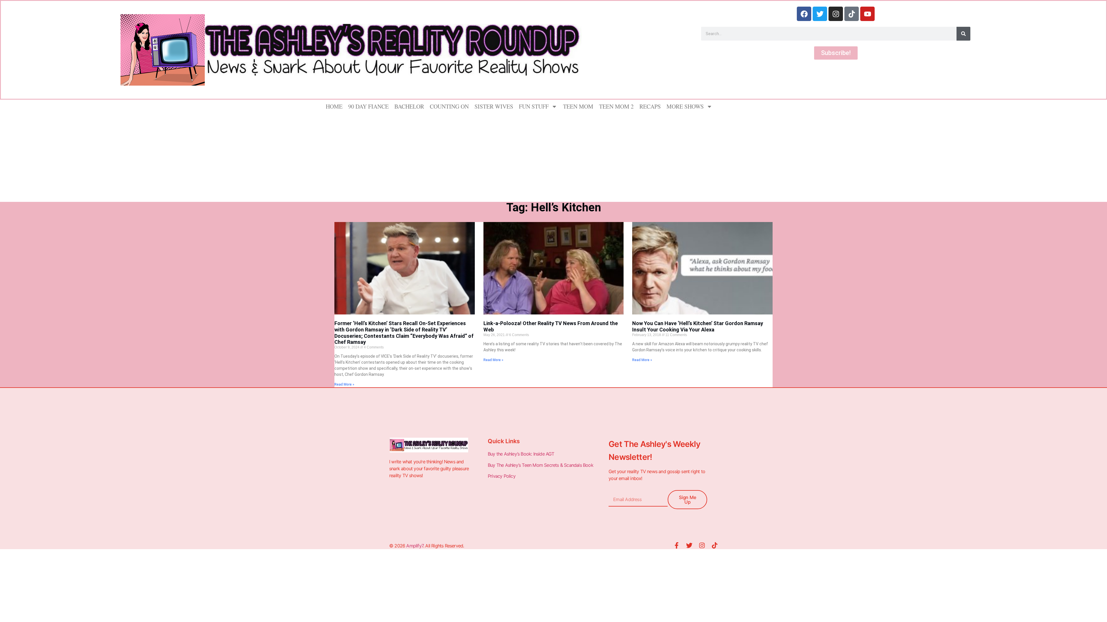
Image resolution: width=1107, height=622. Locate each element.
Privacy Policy (502, 476)
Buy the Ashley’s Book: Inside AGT (521, 454)
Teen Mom (578, 106)
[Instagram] (836, 14)
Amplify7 (414, 546)
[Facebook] (804, 14)
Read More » (344, 384)
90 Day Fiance (368, 106)
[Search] (963, 34)
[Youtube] (867, 14)
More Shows (685, 106)
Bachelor (409, 106)
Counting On (449, 106)
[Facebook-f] (676, 545)
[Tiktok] (851, 14)
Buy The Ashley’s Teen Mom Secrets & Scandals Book (540, 465)
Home (334, 106)
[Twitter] (820, 14)
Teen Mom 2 (616, 106)
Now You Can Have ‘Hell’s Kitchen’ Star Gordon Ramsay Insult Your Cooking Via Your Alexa (697, 326)
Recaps (650, 106)
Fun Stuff (534, 106)
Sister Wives (494, 106)
